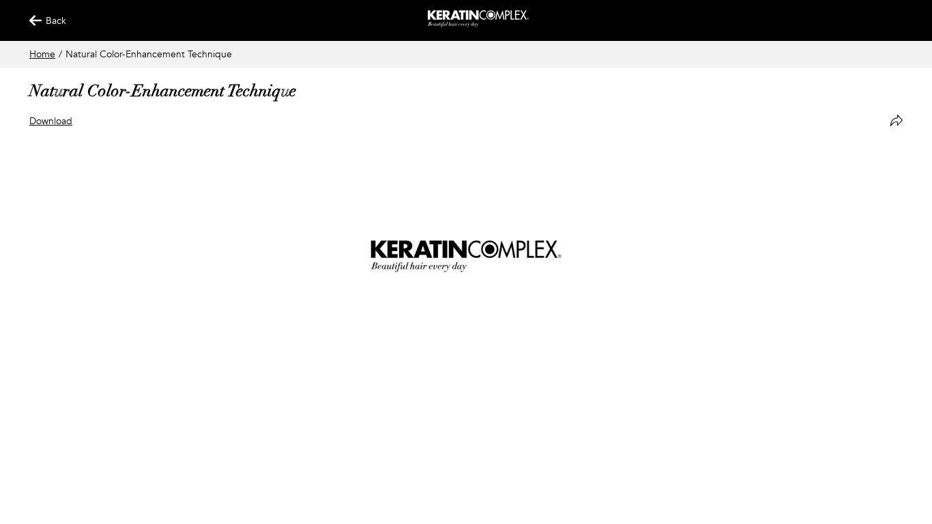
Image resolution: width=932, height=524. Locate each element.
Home (42, 54)
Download (50, 121)
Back (50, 20)
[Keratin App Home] (478, 24)
